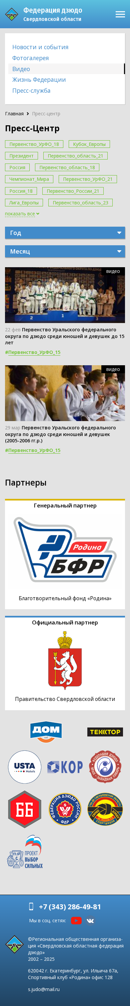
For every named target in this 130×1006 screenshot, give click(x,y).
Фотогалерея (30, 58)
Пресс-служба (31, 90)
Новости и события (40, 47)
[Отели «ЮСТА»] (25, 767)
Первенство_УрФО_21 (88, 179)
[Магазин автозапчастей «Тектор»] (105, 731)
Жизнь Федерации (39, 79)
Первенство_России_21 (73, 191)
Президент (21, 156)
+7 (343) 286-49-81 (70, 906)
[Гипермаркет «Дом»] (46, 732)
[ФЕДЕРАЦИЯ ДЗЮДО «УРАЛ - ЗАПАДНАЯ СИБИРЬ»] (105, 767)
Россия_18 (21, 191)
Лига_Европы (24, 202)
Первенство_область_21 (75, 156)
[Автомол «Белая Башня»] (25, 809)
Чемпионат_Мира (29, 179)
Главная (14, 113)
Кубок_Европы (89, 144)
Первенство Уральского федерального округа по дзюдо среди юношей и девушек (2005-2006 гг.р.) (60, 434)
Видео (21, 69)
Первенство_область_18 (67, 167)
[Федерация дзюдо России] (65, 809)
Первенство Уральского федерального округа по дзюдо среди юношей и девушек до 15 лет (64, 336)
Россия (17, 167)
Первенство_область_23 (80, 202)
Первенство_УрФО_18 (34, 144)
